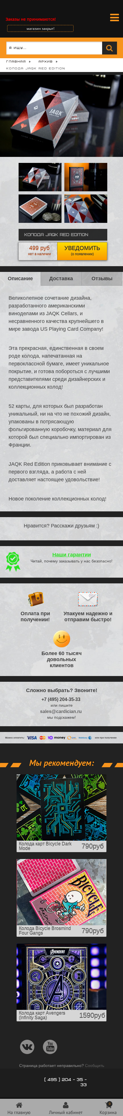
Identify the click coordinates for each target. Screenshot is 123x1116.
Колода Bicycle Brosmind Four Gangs (45, 931)
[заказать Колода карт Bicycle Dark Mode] (61, 839)
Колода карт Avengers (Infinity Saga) (42, 1015)
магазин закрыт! (40, 28)
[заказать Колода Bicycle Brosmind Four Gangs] (61, 924)
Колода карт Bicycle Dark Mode (45, 846)
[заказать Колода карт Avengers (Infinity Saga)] (61, 1008)
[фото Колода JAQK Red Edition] (40, 221)
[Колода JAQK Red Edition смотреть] (40, 190)
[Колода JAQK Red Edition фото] (85, 221)
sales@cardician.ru (61, 711)
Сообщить (94, 1065)
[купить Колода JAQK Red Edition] (85, 190)
